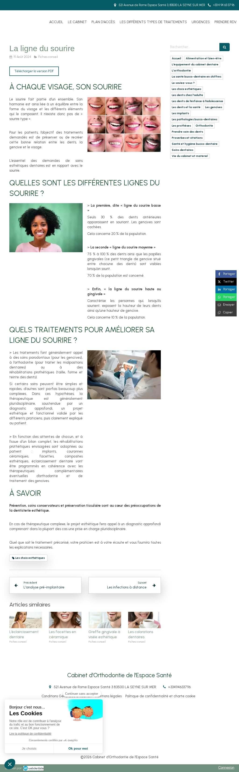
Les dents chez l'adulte (187, 95)
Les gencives (213, 107)
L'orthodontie (181, 70)
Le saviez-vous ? (183, 83)
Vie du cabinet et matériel (190, 156)
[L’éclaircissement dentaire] (25, 620)
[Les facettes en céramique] (65, 620)
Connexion (226, 767)
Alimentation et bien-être (203, 58)
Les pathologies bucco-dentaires (194, 119)
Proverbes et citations (187, 137)
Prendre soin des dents (187, 131)
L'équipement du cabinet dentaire (195, 64)
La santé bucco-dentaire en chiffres (196, 76)
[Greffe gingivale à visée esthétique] (104, 620)
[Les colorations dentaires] (144, 620)
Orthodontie (204, 125)
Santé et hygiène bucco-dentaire (195, 143)
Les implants (180, 113)
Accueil (176, 58)
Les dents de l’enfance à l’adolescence (197, 101)
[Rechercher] (224, 47)
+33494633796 (179, 687)
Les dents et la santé (186, 107)
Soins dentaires (182, 150)
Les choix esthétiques (186, 89)
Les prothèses (181, 125)
